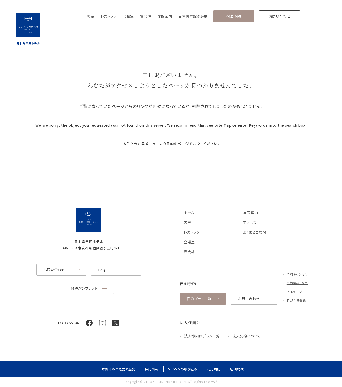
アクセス (249, 222)
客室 (90, 16)
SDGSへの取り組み (182, 369)
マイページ (294, 291)
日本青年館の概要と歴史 (116, 369)
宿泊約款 (237, 369)
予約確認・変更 (297, 283)
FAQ (101, 269)
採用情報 (152, 369)
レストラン (109, 16)
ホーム (189, 212)
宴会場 (145, 16)
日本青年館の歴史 (193, 16)
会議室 (128, 16)
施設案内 (165, 16)
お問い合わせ (54, 269)
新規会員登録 (296, 300)
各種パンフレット (84, 288)
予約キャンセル (297, 274)
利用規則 (214, 369)
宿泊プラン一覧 (199, 298)
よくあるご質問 (254, 232)
